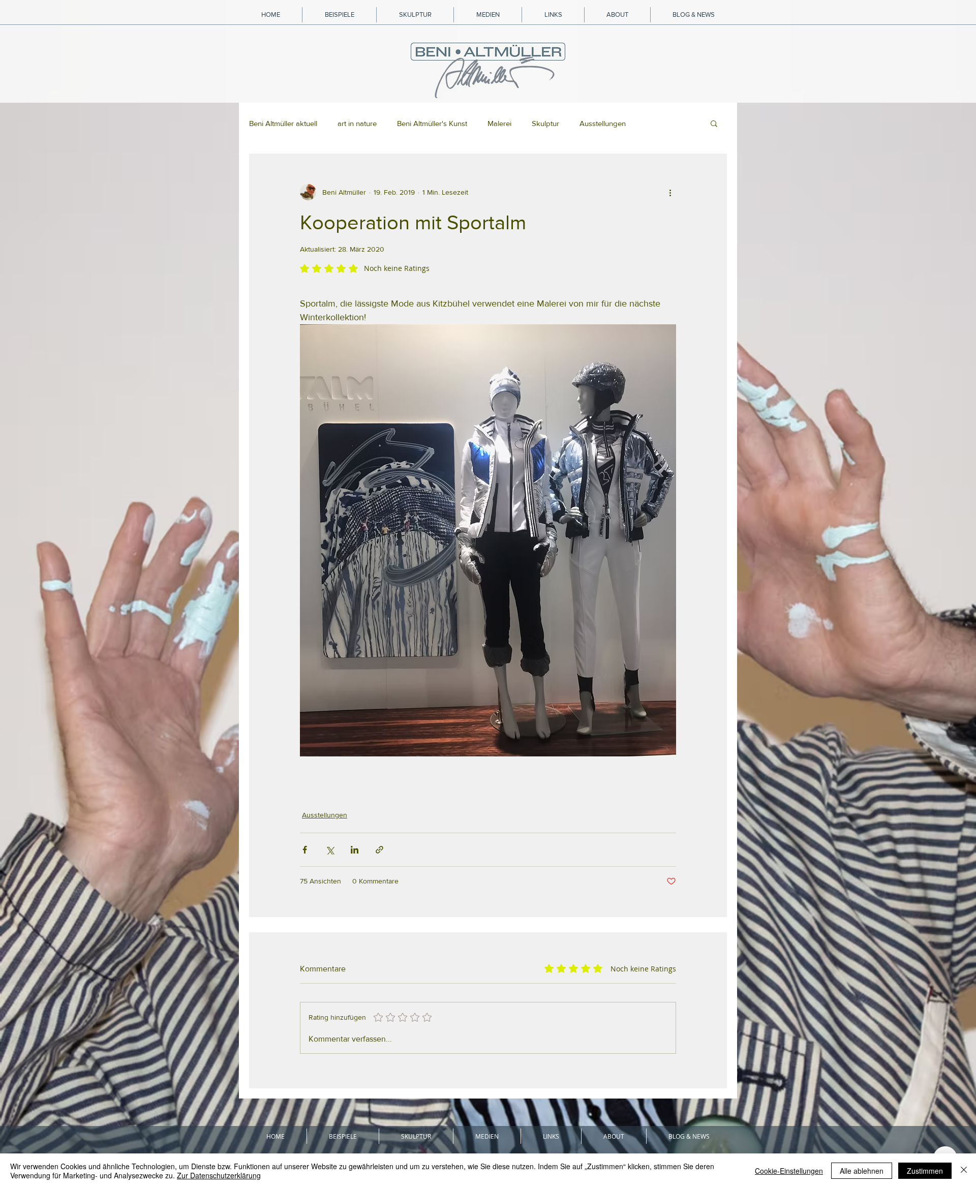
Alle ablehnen (861, 1171)
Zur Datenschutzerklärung (219, 1175)
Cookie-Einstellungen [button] (789, 1171)
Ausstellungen (603, 123)
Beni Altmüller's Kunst (432, 123)
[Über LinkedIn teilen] (354, 850)
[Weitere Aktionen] (670, 192)
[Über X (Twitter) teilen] (329, 850)
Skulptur (545, 123)
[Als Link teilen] (379, 850)
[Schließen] (964, 1171)
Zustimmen (925, 1171)
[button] (714, 123)
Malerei (499, 123)
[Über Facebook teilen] (305, 850)
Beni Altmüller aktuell (283, 123)
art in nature (357, 123)
